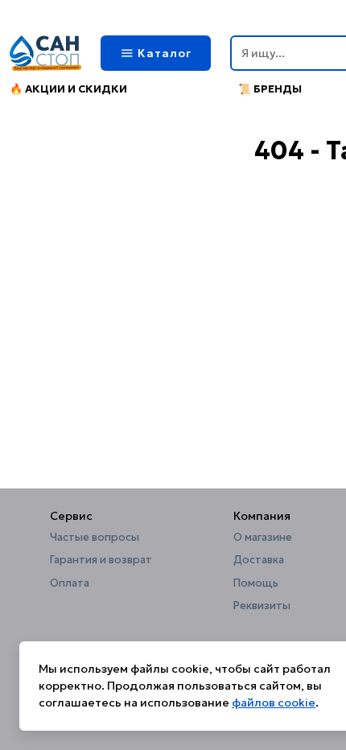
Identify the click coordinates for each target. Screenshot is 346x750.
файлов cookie (273, 702)
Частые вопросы (94, 537)
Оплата (69, 583)
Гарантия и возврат (101, 560)
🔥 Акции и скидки (68, 89)
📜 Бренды (270, 89)
